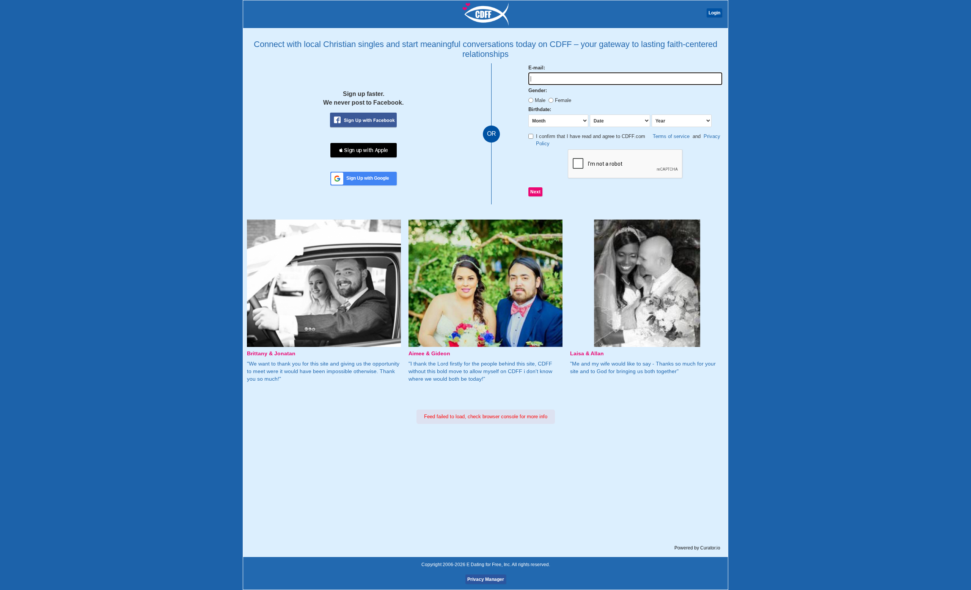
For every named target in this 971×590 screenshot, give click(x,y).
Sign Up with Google (367, 178)
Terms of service (671, 136)
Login (714, 13)
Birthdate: (539, 109)
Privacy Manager (485, 579)
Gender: (537, 90)
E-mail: (536, 68)
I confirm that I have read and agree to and (628, 139)
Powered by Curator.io (697, 547)
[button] (363, 150)
